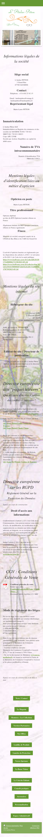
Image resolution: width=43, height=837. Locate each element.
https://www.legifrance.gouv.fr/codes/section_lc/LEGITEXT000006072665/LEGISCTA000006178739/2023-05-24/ (21, 267)
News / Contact (21, 698)
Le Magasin (21, 709)
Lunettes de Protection (21, 753)
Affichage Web (34, 828)
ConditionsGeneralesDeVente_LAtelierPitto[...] (25, 590)
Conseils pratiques (21, 788)
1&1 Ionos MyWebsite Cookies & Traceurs (20, 462)
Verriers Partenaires (21, 725)
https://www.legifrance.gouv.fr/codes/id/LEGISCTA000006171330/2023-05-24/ (21, 260)
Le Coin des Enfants (21, 780)
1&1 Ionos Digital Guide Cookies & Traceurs (17, 424)
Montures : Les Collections (21, 717)
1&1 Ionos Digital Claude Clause (16, 428)
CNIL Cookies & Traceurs (27, 413)
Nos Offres (21, 733)
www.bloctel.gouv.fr (11, 554)
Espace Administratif (21, 815)
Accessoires (21, 796)
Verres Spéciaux (21, 761)
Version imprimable (12, 826)
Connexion (35, 826)
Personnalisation (21, 804)
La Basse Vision (21, 769)
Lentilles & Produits (21, 744)
